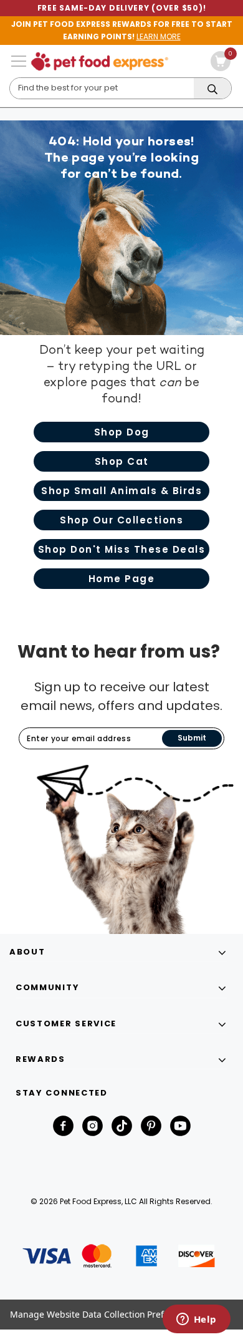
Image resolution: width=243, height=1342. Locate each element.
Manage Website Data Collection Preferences (103, 1314)
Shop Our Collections (121, 520)
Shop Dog (122, 432)
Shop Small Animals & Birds (121, 490)
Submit (192, 737)
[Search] (212, 89)
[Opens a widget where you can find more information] (196, 1320)
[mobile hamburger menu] (18, 61)
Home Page (121, 578)
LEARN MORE (158, 36)
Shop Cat (122, 461)
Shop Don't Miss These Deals (122, 549)
